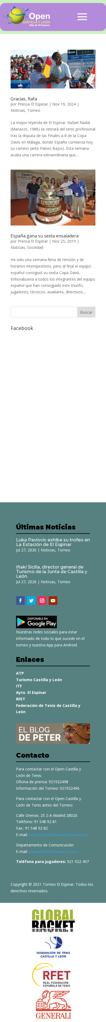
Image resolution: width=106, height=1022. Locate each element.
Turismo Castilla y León (39, 679)
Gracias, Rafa (24, 99)
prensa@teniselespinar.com (53, 851)
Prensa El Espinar (33, 104)
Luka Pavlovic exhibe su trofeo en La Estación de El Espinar (53, 542)
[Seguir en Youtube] (53, 600)
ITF (19, 685)
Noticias (18, 110)
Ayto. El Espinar (31, 692)
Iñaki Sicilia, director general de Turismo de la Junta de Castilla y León (51, 571)
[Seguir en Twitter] (31, 600)
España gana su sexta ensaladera (45, 236)
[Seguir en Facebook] (20, 600)
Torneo (33, 110)
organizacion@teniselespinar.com (58, 834)
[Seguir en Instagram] (42, 600)
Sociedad (35, 247)
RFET (20, 699)
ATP (20, 673)
